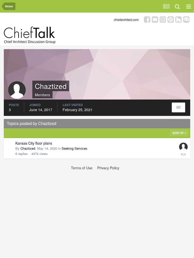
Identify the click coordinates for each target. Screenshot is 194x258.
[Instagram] (163, 19)
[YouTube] (155, 19)
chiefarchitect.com (126, 19)
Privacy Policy (108, 167)
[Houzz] (178, 19)
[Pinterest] (170, 19)
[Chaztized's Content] (178, 107)
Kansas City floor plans (33, 143)
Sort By (179, 133)
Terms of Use (81, 167)
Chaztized (27, 148)
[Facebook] (147, 19)
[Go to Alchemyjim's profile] (183, 147)
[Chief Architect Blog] (186, 19)
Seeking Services (74, 148)
